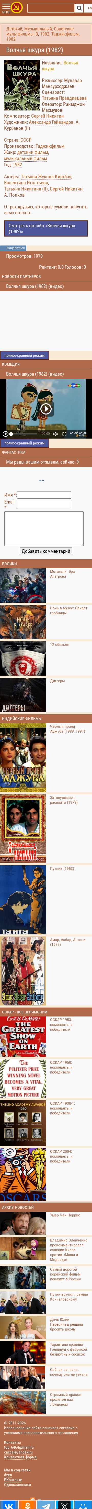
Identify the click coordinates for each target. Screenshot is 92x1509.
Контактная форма (20, 1457)
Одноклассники (17, 1484)
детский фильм (32, 152)
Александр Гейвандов (51, 122)
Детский (14, 28)
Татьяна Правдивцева (64, 98)
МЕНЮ (6, 12)
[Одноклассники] (27, 1505)
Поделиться (16, 248)
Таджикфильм (65, 34)
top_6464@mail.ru (19, 1447)
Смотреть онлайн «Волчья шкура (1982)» (42, 228)
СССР (26, 140)
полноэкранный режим (24, 355)
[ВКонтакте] (9, 1505)
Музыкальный (38, 28)
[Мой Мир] (83, 1505)
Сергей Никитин (47, 116)
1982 (44, 34)
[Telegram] (46, 1505)
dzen (8, 1474)
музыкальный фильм (25, 158)
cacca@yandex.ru (18, 1452)
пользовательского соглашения (51, 1432)
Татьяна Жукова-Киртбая (46, 177)
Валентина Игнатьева (26, 183)
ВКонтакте (13, 1479)
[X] (64, 1505)
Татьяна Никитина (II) (26, 189)
